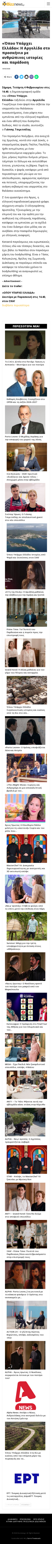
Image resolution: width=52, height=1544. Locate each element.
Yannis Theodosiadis (34, 1538)
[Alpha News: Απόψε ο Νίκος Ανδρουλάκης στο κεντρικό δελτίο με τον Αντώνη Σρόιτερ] (27, 1395)
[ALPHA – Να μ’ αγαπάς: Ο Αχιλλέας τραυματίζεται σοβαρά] (25, 1122)
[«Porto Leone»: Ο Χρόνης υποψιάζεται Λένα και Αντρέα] (25, 730)
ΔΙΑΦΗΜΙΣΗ (12, 1519)
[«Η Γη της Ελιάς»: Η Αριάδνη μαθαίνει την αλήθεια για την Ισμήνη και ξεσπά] (25, 575)
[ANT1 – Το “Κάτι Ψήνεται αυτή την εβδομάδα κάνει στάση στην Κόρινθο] (27, 1085)
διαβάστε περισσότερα (15, 305)
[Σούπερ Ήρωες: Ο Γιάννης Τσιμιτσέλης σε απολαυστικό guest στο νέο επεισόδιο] (25, 497)
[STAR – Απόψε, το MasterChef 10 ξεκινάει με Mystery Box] (27, 1159)
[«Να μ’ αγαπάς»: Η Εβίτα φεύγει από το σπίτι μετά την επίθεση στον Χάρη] (25, 889)
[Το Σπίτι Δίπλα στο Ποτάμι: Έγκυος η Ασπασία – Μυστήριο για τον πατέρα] (25, 344)
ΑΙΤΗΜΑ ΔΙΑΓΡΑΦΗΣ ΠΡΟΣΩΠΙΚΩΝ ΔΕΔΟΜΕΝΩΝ (26, 1521)
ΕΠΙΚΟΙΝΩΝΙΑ (25, 1519)
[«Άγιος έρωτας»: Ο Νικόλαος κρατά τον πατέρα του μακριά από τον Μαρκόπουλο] (25, 966)
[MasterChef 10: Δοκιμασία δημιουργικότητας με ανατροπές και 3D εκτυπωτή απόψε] (27, 848)
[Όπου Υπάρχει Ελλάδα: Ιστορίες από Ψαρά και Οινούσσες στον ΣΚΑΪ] (27, 537)
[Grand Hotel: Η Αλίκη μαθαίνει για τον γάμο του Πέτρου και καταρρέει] (25, 653)
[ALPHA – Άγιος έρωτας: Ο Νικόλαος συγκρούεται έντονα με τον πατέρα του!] (25, 1355)
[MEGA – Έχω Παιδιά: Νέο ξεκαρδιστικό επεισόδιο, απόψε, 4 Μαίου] (25, 1047)
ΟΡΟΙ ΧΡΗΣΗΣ (38, 1519)
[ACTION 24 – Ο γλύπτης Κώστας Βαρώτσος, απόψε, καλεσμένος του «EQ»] (27, 1315)
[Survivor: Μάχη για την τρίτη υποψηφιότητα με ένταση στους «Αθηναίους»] (27, 926)
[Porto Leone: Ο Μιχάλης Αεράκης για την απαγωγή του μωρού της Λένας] (25, 419)
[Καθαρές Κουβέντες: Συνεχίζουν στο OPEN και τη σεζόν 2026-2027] (27, 382)
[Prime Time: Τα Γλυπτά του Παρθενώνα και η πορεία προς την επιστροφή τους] (27, 612)
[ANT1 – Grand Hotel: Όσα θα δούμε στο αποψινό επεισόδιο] (25, 1197)
